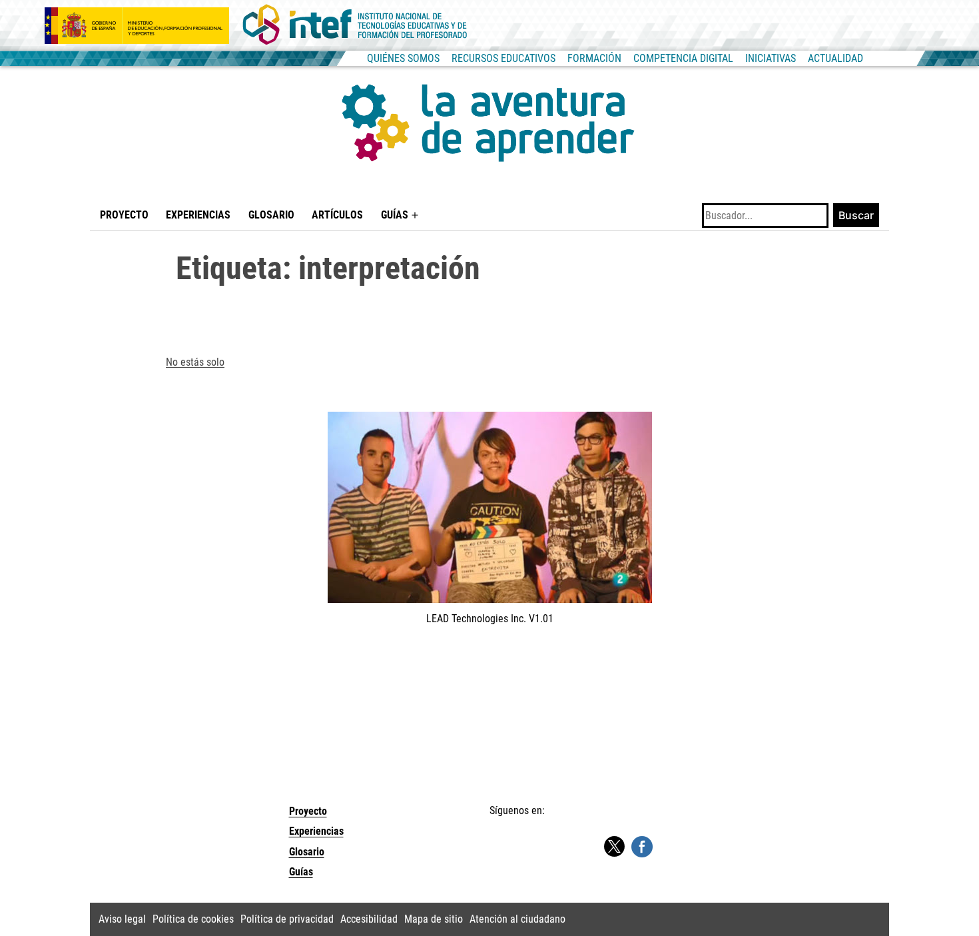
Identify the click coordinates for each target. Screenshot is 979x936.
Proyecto (124, 215)
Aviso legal (122, 919)
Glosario (271, 215)
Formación (594, 58)
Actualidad (835, 58)
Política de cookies (193, 919)
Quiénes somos (403, 58)
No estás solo (195, 362)
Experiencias (198, 215)
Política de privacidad (287, 919)
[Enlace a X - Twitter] (614, 847)
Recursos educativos (503, 58)
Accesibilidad (369, 919)
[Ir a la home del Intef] (355, 25)
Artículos (337, 215)
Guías (394, 215)
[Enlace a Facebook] (642, 845)
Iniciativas (770, 58)
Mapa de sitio (433, 919)
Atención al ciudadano (517, 919)
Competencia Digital (683, 58)
